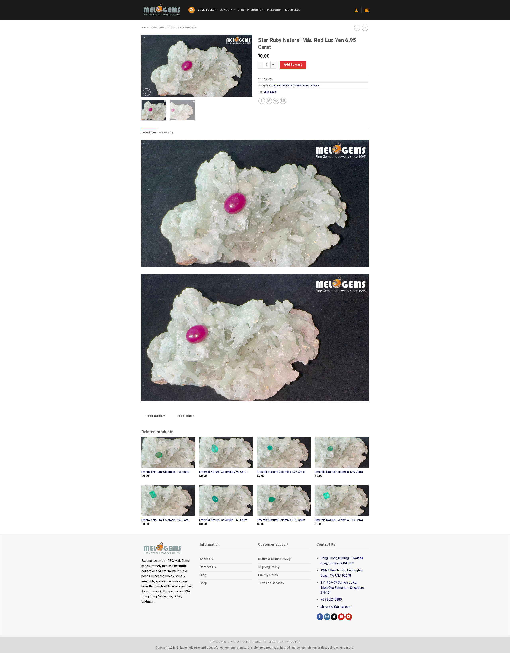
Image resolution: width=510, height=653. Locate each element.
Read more (154, 416)
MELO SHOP (274, 9)
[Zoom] (147, 92)
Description (148, 132)
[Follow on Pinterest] (341, 616)
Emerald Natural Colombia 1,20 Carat (339, 472)
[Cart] (367, 10)
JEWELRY (226, 9)
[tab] (148, 133)
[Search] (191, 10)
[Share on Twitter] (269, 101)
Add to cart (293, 64)
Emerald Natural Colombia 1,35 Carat (281, 520)
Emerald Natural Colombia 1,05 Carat (281, 472)
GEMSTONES (206, 9)
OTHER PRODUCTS (250, 9)
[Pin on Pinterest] (276, 101)
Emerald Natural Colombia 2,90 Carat (223, 472)
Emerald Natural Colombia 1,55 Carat (223, 520)
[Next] (244, 66)
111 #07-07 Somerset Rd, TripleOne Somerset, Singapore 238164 (342, 587)
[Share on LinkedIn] (283, 101)
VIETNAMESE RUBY (188, 27)
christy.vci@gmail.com (335, 607)
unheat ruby (270, 91)
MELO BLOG (292, 9)
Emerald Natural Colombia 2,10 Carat (339, 520)
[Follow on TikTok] (334, 616)
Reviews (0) (166, 132)
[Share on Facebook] (261, 101)
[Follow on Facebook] (320, 616)
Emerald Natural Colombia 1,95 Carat (165, 472)
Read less (185, 416)
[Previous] (148, 66)
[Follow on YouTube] (348, 616)
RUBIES (171, 27)
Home (144, 27)
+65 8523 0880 (331, 599)
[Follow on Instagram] (327, 616)
